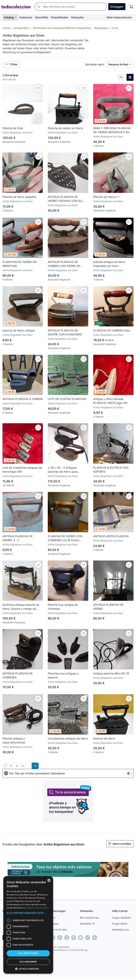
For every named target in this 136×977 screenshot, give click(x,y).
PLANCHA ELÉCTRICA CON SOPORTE (110, 469)
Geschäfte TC (87, 923)
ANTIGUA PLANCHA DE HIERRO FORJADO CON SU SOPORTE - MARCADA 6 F (65, 199)
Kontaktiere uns (120, 929)
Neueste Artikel (118, 64)
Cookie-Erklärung (78, 950)
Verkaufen (77, 17)
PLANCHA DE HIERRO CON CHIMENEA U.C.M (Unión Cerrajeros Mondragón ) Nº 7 (66, 538)
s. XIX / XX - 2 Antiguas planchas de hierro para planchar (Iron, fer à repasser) (66, 470)
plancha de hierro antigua (18, 330)
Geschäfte (41, 17)
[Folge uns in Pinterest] (73, 937)
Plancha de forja (12, 128)
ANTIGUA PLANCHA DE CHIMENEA (17, 675)
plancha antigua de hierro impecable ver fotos (109, 264)
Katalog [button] (9, 17)
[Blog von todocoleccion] (94, 937)
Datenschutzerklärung (54, 950)
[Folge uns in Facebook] (59, 937)
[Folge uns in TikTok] (87, 937)
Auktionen (25, 17)
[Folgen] (38, 88)
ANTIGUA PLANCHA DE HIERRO (108, 606)
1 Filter (13, 64)
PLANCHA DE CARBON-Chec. (112, 330)
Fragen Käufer (120, 923)
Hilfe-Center (120, 911)
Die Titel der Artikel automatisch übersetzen (37, 773)
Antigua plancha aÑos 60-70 (111, 673)
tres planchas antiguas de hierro (68, 738)
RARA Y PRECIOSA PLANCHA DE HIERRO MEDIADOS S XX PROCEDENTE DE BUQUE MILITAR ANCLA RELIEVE (112, 130)
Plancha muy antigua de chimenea (63, 606)
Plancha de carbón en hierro (65, 128)
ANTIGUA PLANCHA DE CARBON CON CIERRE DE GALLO (64, 264)
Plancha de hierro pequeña (19, 196)
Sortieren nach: (94, 64)
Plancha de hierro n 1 (106, 196)
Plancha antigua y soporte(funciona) (13, 740)
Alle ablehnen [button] (28, 961)
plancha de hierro (104, 738)
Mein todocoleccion (119, 17)
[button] (28, 913)
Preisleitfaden (59, 17)
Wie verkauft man (89, 917)
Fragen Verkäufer (121, 917)
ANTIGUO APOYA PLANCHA (111, 536)
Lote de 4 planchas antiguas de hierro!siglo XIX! (22, 469)
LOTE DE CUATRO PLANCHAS (67, 399)
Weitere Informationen (38, 907)
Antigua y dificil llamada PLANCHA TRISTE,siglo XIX (110, 401)
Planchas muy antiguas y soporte (63, 675)
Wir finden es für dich (55, 929)
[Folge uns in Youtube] (80, 937)
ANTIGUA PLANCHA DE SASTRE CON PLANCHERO (65, 332)
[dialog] (28, 925)
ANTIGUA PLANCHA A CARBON (22, 399)
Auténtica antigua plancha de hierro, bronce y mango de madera (20, 607)
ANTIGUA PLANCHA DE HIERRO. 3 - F (17, 538)
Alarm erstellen (121, 843)
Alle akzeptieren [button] (28, 953)
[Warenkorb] (131, 6)
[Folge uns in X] (66, 937)
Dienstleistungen (55, 911)
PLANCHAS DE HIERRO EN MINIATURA (19, 264)
